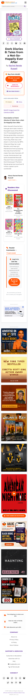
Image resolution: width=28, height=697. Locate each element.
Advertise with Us (14, 658)
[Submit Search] (24, 6)
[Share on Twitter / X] (20, 43)
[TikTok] (7, 682)
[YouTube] (7, 678)
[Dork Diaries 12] (18, 226)
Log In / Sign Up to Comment (14, 282)
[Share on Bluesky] (16, 43)
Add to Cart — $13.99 (15, 79)
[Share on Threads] (12, 43)
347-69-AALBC (15, 667)
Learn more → (12, 180)
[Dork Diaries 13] (9, 225)
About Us (14, 637)
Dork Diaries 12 (18, 234)
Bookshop (15, 106)
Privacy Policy (14, 639)
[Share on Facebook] (3, 43)
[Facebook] (12, 678)
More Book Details (13, 91)
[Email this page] (24, 43)
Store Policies (14, 645)
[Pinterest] (16, 682)
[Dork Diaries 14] (9, 200)
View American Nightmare (15, 515)
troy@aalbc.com (14, 664)
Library (20, 102)
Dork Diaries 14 (9, 207)
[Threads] (20, 678)
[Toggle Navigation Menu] (25, 2)
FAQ (14, 661)
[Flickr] (20, 682)
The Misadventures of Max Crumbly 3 (18, 211)
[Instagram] (3, 678)
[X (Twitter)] (16, 678)
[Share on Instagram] (7, 43)
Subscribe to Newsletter (14, 656)
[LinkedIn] (12, 682)
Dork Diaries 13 (9, 232)
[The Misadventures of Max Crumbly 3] (18, 201)
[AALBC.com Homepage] (9, 2)
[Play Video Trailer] (14, 493)
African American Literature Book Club (13, 692)
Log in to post (12, 253)
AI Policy (14, 642)
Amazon (9, 102)
